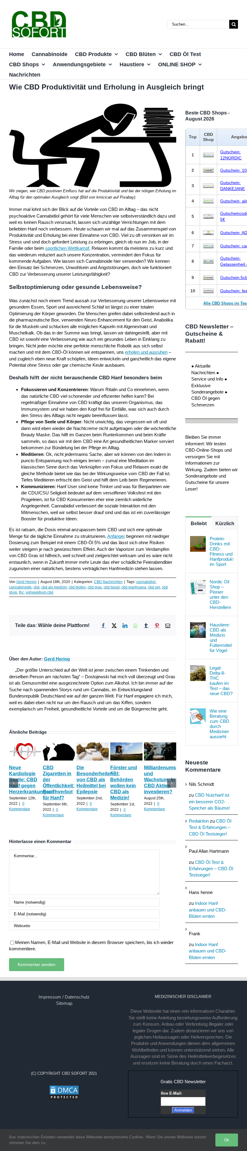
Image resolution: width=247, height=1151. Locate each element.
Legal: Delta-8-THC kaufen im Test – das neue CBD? (221, 680)
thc (21, 592)
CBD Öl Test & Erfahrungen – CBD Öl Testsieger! (210, 827)
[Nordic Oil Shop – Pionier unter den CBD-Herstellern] (198, 582)
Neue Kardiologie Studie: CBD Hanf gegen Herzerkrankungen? (32, 779)
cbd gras (95, 587)
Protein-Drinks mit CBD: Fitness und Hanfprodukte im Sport (221, 551)
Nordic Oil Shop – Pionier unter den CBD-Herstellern (220, 594)
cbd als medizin (54, 587)
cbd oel (154, 587)
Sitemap (64, 1003)
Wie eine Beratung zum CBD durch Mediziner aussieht (219, 723)
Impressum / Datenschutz (64, 996)
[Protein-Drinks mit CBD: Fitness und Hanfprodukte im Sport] (198, 539)
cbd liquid (112, 587)
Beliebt (199, 523)
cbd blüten (77, 587)
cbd (36, 587)
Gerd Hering (26, 582)
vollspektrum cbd (39, 592)
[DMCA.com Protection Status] (64, 1088)
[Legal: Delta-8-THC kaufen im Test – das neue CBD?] (198, 668)
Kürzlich (224, 523)
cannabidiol (145, 582)
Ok (226, 1140)
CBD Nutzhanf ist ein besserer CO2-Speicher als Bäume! (209, 801)
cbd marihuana (133, 587)
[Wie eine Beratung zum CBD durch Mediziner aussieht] (198, 711)
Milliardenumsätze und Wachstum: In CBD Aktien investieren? (164, 779)
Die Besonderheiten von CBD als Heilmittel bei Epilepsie (95, 779)
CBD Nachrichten (108, 582)
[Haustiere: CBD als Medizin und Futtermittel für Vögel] (198, 625)
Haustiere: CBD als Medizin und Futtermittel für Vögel (221, 637)
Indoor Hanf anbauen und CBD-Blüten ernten (208, 910)
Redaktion (199, 820)
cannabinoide (20, 587)
